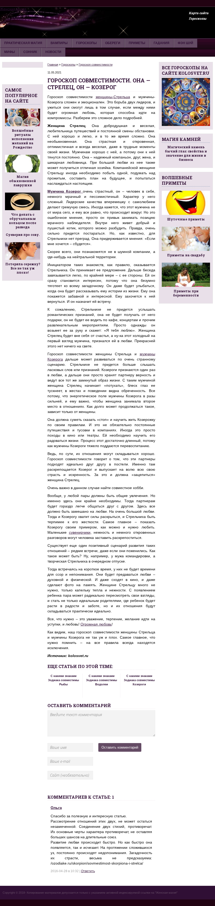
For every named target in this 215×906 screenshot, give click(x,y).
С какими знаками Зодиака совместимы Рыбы (63, 680)
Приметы (137, 43)
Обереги (112, 43)
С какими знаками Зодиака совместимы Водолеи (101, 680)
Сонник (30, 52)
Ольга (56, 808)
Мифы (9, 52)
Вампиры (59, 43)
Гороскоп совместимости (95, 64)
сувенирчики (79, 532)
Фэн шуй (185, 43)
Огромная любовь (96, 624)
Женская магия (13, 9)
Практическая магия (23, 43)
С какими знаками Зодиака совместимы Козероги (139, 680)
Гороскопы (197, 18)
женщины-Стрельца (113, 97)
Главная (52, 64)
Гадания (161, 43)
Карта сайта (198, 13)
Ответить (88, 871)
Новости (53, 52)
